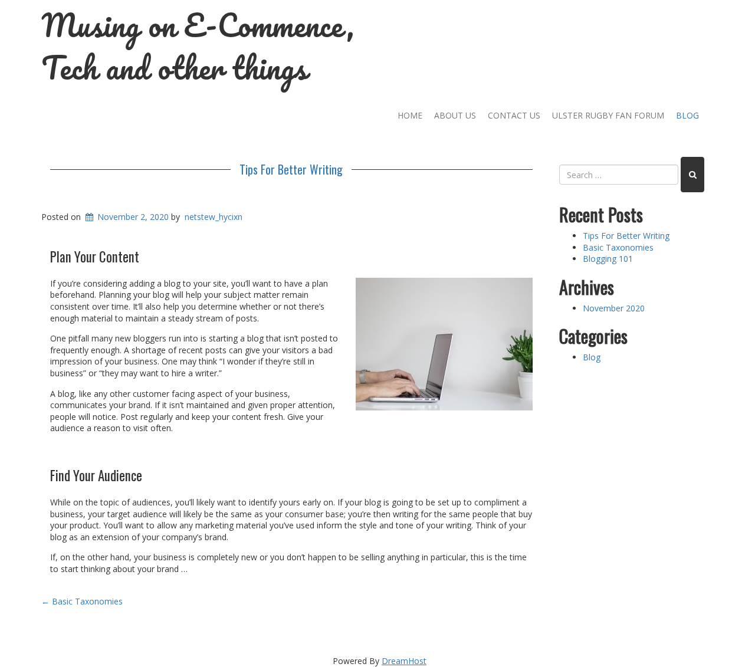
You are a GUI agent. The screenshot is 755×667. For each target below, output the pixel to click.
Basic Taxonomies (82, 601)
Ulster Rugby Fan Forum (608, 115)
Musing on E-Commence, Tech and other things (198, 46)
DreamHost (404, 660)
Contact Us (514, 115)
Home (410, 115)
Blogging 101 (608, 258)
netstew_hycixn (213, 216)
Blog (687, 115)
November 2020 (614, 308)
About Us (455, 115)
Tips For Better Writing (291, 169)
